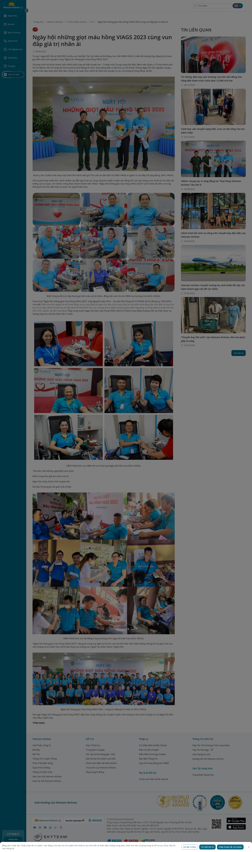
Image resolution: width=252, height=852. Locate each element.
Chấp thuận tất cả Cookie (230, 847)
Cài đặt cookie (189, 847)
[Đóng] (249, 847)
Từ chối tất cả (207, 847)
